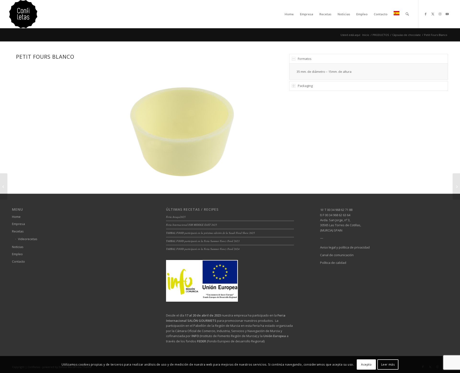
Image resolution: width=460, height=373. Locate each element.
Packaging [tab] (305, 86)
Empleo (17, 254)
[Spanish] (396, 14)
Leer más (388, 364)
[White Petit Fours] (456, 186)
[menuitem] (289, 14)
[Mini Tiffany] (3, 186)
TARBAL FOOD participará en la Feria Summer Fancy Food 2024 (203, 249)
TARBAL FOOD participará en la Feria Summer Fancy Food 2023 (203, 241)
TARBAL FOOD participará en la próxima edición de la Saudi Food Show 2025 (210, 233)
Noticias (17, 247)
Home (16, 217)
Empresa (18, 224)
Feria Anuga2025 (176, 217)
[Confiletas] (23, 14)
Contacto (18, 261)
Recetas (18, 231)
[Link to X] (433, 13)
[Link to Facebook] (425, 13)
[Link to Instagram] (440, 13)
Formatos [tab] (304, 59)
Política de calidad (333, 262)
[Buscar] (407, 14)
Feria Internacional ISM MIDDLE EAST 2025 (191, 224)
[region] (368, 71)
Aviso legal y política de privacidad (345, 247)
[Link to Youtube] (447, 13)
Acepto (366, 364)
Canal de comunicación (337, 255)
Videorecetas (27, 239)
